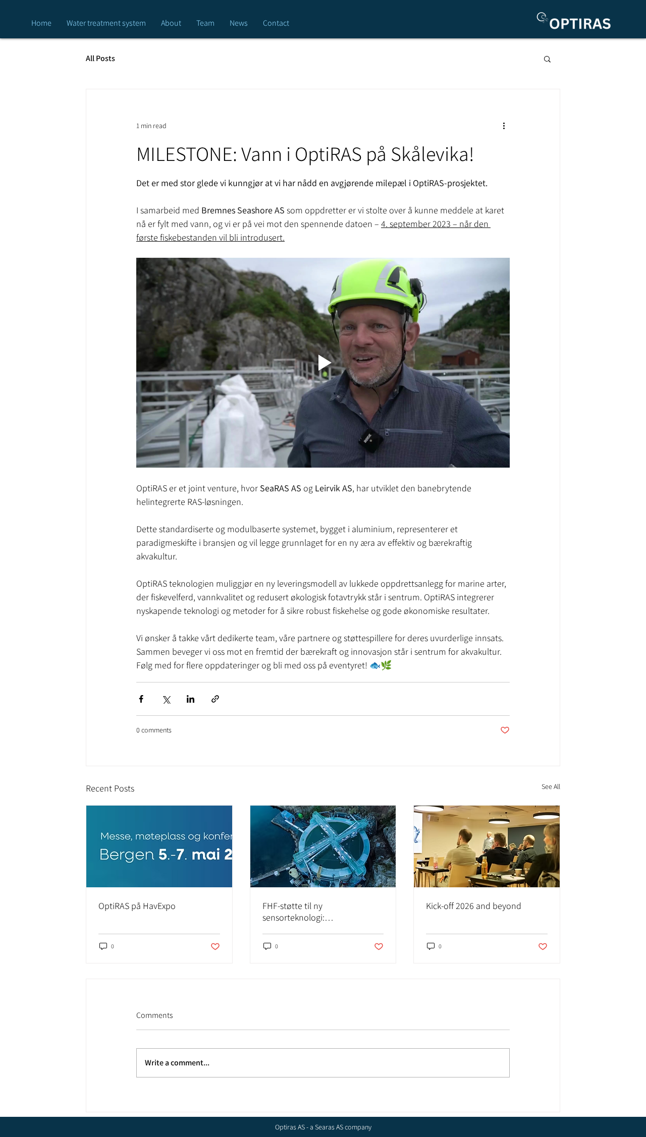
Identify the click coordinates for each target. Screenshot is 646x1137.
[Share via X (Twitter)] (166, 699)
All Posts (100, 58)
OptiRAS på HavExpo (137, 906)
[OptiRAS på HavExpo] (159, 846)
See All (551, 786)
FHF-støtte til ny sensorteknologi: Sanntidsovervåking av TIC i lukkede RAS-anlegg (313, 911)
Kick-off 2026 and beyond (473, 906)
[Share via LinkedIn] (190, 699)
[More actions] (504, 126)
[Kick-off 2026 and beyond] (487, 846)
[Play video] (323, 363)
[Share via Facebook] (141, 699)
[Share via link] (215, 699)
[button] (547, 58)
